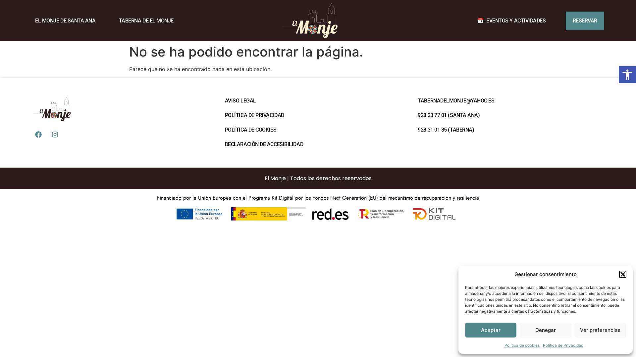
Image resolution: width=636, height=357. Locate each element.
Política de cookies (522, 345)
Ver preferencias (600, 330)
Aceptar (491, 330)
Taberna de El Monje (146, 21)
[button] (627, 74)
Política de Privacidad (563, 345)
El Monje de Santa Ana (65, 21)
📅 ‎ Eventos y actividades (511, 21)
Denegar (545, 330)
